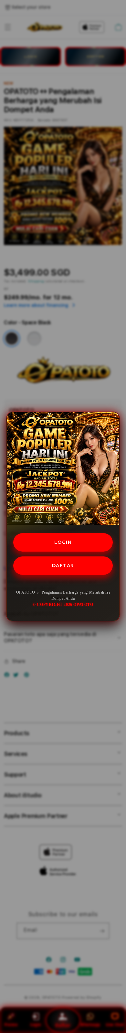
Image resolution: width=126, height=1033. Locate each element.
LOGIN (63, 542)
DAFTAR (63, 565)
